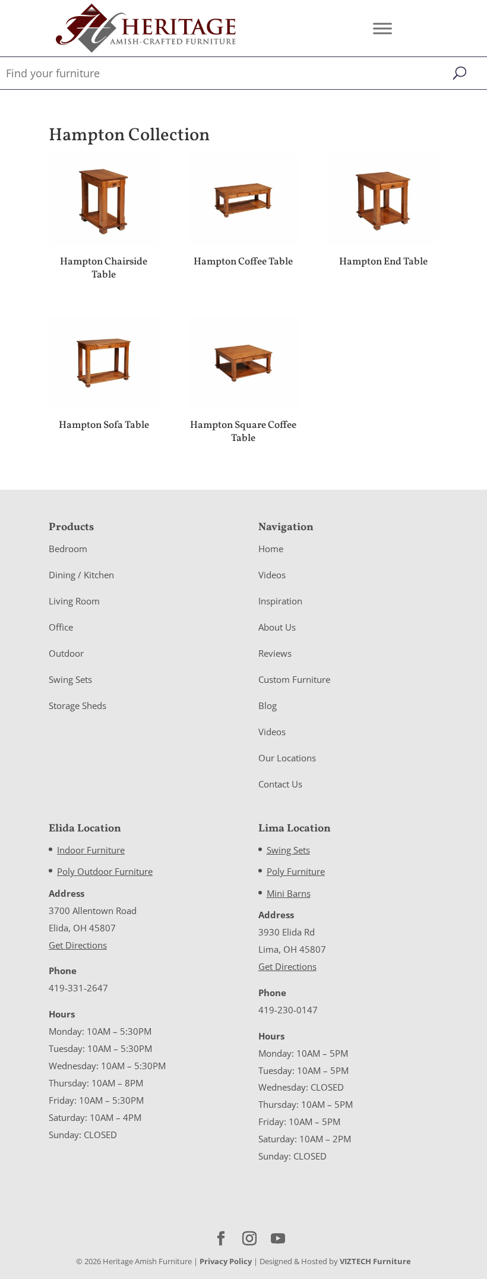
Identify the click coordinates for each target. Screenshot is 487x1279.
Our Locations (287, 758)
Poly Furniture (296, 871)
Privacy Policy (226, 1261)
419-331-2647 (78, 988)
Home (270, 549)
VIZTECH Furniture (375, 1261)
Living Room (74, 601)
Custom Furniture (294, 679)
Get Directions (78, 945)
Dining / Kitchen (81, 575)
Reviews (275, 653)
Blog (267, 705)
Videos (272, 575)
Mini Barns (289, 893)
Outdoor (66, 653)
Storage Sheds (77, 705)
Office (61, 627)
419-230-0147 (288, 1010)
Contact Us (280, 784)
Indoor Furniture (91, 850)
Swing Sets (70, 679)
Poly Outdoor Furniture (105, 871)
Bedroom (68, 549)
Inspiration (280, 601)
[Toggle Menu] (382, 28)
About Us (277, 627)
